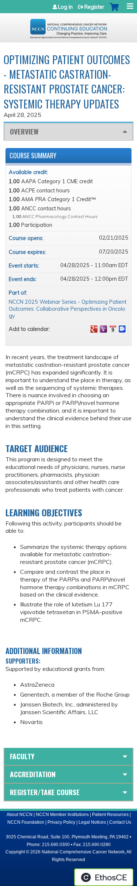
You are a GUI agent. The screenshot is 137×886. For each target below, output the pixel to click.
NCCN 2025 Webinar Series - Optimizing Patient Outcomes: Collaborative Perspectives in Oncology (67, 309)
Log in (65, 7)
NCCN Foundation (25, 822)
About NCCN (20, 814)
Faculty (22, 756)
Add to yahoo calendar (103, 329)
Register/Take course (45, 792)
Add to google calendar (94, 329)
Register (94, 7)
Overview (24, 131)
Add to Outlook (122, 329)
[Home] (68, 26)
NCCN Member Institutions (62, 814)
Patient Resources (110, 814)
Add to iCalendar (113, 328)
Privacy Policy (61, 822)
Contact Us (120, 822)
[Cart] (114, 10)
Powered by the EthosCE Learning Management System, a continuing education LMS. (103, 877)
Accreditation (33, 774)
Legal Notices (92, 822)
